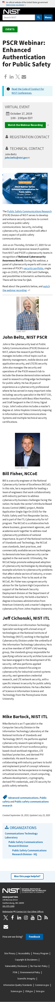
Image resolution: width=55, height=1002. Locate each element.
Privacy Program (40, 953)
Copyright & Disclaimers (26, 959)
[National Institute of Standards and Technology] (24, 890)
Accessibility (24, 953)
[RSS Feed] (46, 917)
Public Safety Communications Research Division (26, 844)
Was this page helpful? (27, 876)
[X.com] (18, 77)
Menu (48, 17)
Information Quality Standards (17, 985)
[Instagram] (26, 917)
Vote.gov (40, 991)
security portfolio (33, 268)
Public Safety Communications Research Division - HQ (29, 852)
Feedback (34, 936)
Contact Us (21, 911)
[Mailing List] (5, 926)
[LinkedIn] (19, 917)
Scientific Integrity (26, 978)
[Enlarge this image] (25, 188)
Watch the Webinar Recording (25, 125)
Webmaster (7, 911)
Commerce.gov (42, 985)
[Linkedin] (12, 77)
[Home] (11, 11)
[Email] (24, 77)
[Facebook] (5, 77)
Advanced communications (23, 797)
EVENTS (10, 29)
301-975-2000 (8, 906)
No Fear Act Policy (39, 966)
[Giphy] (39, 917)
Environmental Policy (30, 972)
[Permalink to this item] (51, 139)
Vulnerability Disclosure (16, 966)
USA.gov (29, 991)
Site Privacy (9, 953)
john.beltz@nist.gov (16, 157)
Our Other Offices (36, 911)
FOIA (15, 972)
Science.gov (16, 991)
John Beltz (11, 154)
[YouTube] (32, 917)
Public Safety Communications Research (29, 211)
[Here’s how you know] (27, 3)
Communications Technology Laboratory (21, 835)
